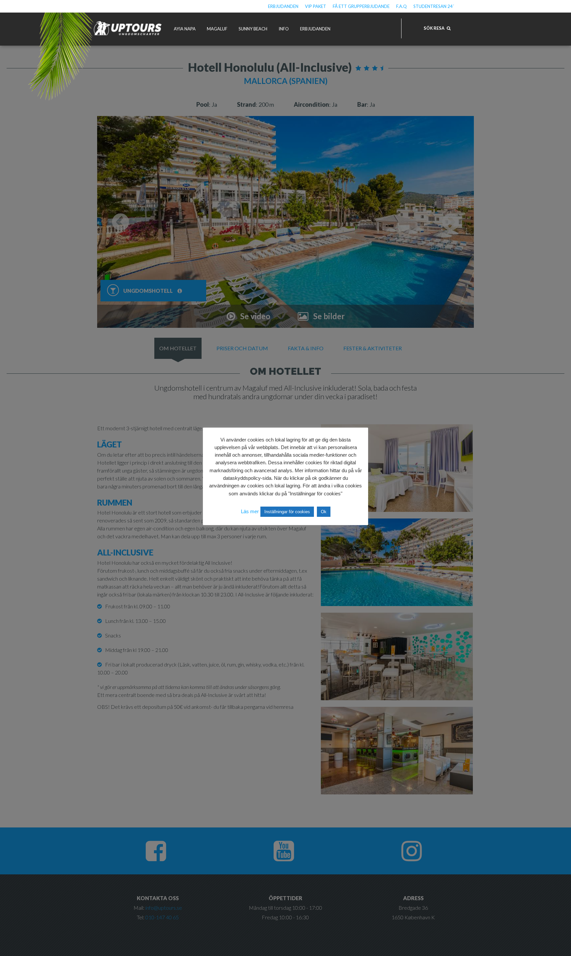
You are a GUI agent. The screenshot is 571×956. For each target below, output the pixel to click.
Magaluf (217, 28)
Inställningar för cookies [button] (287, 511)
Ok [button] (323, 511)
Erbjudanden (283, 6)
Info (284, 28)
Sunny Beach (253, 28)
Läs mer (250, 511)
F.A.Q (401, 6)
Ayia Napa (185, 28)
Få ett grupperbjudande (361, 6)
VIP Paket (315, 6)
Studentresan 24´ (433, 6)
